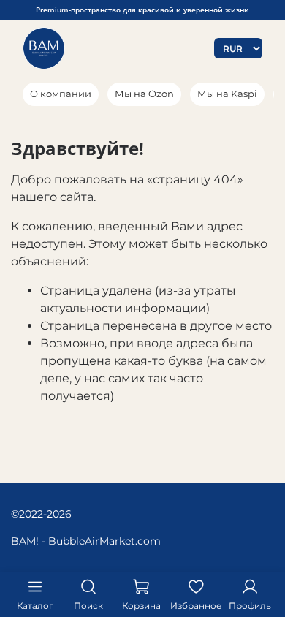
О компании (60, 93)
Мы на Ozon (144, 93)
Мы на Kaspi (227, 93)
